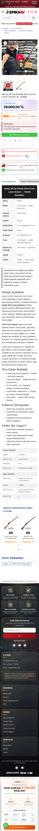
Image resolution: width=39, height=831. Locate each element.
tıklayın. (33, 116)
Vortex (5, 752)
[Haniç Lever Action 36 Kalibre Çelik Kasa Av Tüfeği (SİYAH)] (10, 523)
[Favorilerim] (32, 11)
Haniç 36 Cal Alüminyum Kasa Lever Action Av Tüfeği (28, 537)
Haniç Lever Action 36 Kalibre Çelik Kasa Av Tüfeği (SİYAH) (10, 537)
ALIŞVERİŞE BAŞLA (20, 827)
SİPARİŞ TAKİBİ (34, 2)
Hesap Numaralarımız (11, 701)
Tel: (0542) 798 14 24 (10, 661)
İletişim (5, 697)
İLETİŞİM (25, 1)
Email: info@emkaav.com (11, 668)
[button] (18, 550)
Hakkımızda (7, 694)
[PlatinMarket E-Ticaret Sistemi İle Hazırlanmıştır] (12, 773)
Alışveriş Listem (8, 725)
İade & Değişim (8, 732)
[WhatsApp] (25, 645)
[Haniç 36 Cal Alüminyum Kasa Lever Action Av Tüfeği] (28, 523)
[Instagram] (14, 645)
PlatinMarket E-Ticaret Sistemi (13, 581)
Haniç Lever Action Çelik (21, 564)
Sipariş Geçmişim (9, 728)
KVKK (5, 704)
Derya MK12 (7, 745)
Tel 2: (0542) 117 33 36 (11, 664)
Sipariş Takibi (7, 721)
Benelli (5, 749)
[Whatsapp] (5, 825)
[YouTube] (19, 645)
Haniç (6, 564)
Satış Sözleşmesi (9, 718)
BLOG (17, 1)
